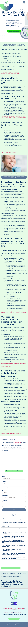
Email (3, 486)
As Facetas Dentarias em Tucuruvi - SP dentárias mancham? (12, 550)
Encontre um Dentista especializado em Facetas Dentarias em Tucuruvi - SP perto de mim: (12, 583)
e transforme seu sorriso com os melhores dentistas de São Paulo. (13, 365)
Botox (15, 608)
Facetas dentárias (8, 612)
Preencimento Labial (19, 612)
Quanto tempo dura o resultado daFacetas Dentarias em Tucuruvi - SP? (13, 537)
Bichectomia (21, 608)
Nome (3, 476)
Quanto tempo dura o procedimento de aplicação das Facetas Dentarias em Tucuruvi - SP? (13, 541)
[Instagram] (15, 603)
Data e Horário (5, 495)
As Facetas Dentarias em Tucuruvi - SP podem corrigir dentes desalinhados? (13, 558)
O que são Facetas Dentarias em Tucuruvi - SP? (14, 522)
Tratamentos (5, 490)
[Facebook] (12, 603)
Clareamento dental (7, 608)
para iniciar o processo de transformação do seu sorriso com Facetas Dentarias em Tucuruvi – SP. (13, 312)
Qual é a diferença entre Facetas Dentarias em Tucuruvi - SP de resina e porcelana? (14, 554)
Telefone (4, 481)
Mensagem (4, 500)
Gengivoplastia (14, 609)
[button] (24, 2)
